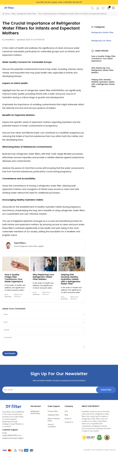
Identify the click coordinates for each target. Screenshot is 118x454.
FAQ (66, 411)
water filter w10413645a (51, 90)
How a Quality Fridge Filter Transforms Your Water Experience (14, 278)
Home (7, 13)
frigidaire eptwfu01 (23, 221)
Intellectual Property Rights (12, 438)
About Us (68, 419)
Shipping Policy (53, 415)
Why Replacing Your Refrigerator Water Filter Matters (43, 277)
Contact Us (69, 422)
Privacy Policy (53, 411)
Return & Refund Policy (54, 420)
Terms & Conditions (52, 426)
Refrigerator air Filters (101, 41)
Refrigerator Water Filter (26, 13)
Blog (13, 13)
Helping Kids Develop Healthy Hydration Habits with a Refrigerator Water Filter (70, 279)
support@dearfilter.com (11, 435)
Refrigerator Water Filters (35, 412)
